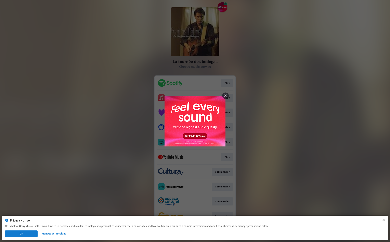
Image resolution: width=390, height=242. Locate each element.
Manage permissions (54, 233)
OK (21, 233)
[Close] (383, 220)
